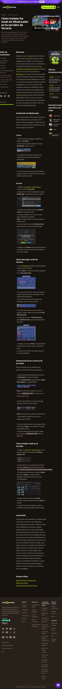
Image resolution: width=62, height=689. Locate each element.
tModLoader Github (22, 583)
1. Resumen (3, 58)
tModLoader (19, 74)
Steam (32, 139)
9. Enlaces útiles (4, 87)
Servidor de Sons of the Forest (45, 672)
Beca (52, 636)
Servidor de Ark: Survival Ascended (45, 620)
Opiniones (24, 613)
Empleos (24, 619)
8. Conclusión (3, 84)
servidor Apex (36, 187)
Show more (55, 97)
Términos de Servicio (7, 648)
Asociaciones (25, 616)
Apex (19, 95)
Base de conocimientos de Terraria (26, 586)
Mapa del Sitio (5, 642)
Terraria (30, 56)
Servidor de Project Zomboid (45, 650)
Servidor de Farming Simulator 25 (45, 638)
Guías (52, 616)
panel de (27, 187)
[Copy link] (26, 52)
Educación (54, 633)
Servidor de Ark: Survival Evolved (45, 627)
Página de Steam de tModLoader (26, 580)
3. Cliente (2, 65)
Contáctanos (25, 610)
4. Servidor (3, 68)
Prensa (24, 621)
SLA (3, 651)
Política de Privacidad (7, 645)
